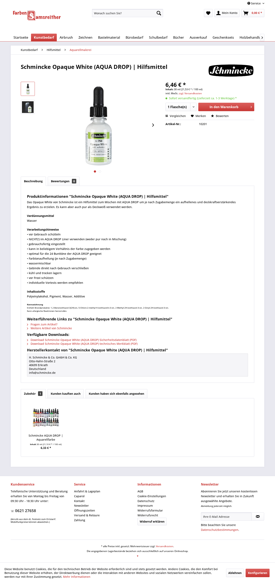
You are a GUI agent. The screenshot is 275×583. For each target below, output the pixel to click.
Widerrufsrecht (148, 515)
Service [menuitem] (256, 3)
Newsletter (81, 505)
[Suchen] (159, 13)
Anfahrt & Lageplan (87, 491)
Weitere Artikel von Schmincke (51, 328)
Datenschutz (146, 501)
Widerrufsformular (150, 510)
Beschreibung (33, 181)
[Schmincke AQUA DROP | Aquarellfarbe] (46, 417)
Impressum (145, 505)
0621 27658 (25, 510)
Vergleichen (177, 116)
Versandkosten (164, 546)
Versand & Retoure (87, 515)
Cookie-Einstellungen (152, 496)
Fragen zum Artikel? (43, 324)
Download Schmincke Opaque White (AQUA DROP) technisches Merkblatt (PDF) (84, 344)
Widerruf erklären (152, 521)
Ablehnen (235, 573)
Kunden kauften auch (66, 394)
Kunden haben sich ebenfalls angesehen (116, 394)
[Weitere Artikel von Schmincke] (231, 71)
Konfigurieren (257, 573)
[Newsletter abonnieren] (257, 517)
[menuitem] (127, 13)
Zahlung (79, 520)
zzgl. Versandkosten (190, 93)
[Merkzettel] (208, 13)
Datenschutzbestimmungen (219, 530)
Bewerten (222, 116)
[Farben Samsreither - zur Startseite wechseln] (37, 15)
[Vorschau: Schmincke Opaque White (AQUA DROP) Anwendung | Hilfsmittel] (28, 107)
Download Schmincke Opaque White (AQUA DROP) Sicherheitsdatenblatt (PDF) (83, 340)
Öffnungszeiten (84, 510)
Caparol (79, 496)
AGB (140, 491)
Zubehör (32, 394)
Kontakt (79, 501)
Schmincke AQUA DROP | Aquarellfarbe (46, 437)
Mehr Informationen (76, 577)
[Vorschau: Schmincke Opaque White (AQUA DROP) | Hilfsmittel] (28, 89)
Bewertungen (63, 181)
